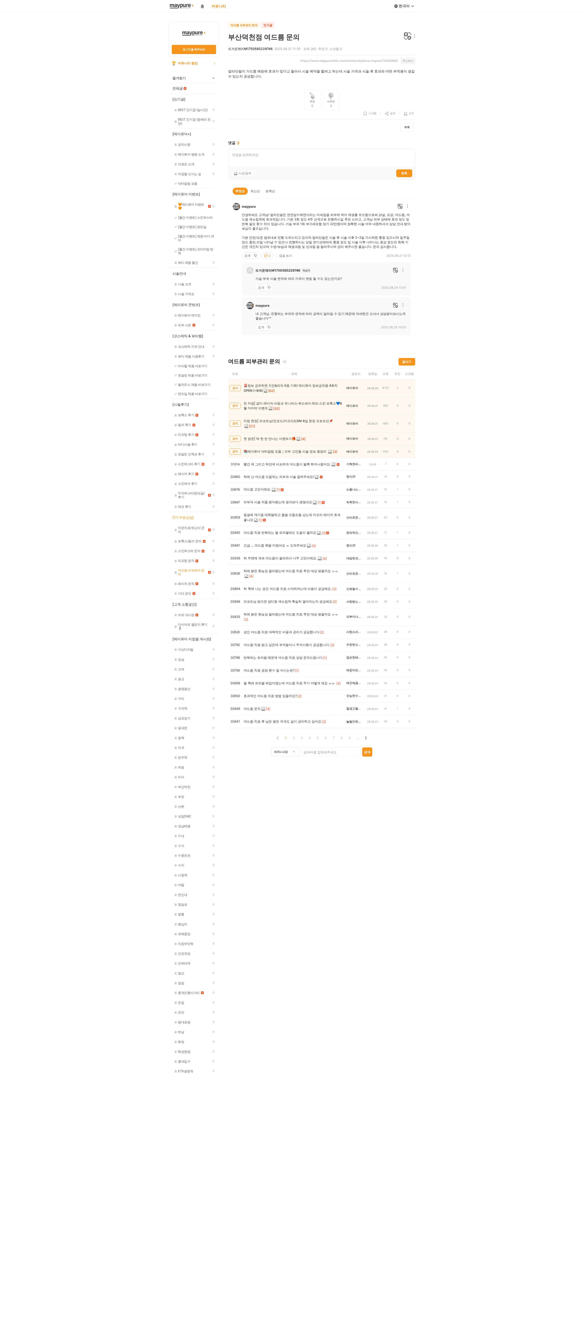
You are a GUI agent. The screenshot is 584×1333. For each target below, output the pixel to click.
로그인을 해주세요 (194, 49)
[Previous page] (278, 738)
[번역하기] (408, 36)
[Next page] (366, 738)
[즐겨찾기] (284, 361)
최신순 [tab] (255, 191)
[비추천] (256, 255)
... (357, 738)
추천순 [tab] (240, 191)
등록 (404, 173)
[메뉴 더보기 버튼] (413, 36)
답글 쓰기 (285, 255)
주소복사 (407, 60)
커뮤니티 (218, 6)
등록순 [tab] (270, 191)
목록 (407, 127)
